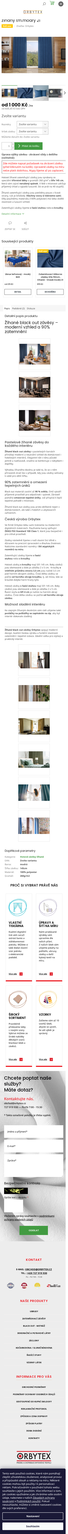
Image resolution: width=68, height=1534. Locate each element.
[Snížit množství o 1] (12, 148)
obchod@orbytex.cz (15, 1103)
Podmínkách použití (28, 1501)
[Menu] (61, 4)
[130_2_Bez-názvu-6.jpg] (34, 784)
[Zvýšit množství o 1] (12, 144)
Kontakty (34, 1438)
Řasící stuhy (34, 1355)
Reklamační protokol (34, 1409)
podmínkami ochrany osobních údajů (29, 1217)
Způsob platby (34, 1423)
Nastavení (32, 1516)
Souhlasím (33, 1526)
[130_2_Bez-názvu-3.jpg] (34, 718)
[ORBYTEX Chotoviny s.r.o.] (34, 1459)
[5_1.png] (34, 348)
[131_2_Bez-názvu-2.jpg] (34, 685)
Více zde (13, 973)
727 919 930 (11, 1107)
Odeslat (34, 1230)
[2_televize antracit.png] (34, 414)
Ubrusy (34, 1311)
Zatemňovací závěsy (34, 1318)
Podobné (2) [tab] (18, 308)
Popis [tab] (7, 308)
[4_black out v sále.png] (34, 381)
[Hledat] (44, 4)
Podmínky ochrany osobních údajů (34, 1394)
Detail (17, 291)
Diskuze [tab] (31, 308)
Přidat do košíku (30, 146)
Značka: (25, 25)
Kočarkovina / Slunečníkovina (34, 1347)
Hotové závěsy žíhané (32, 856)
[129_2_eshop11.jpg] (34, 817)
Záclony (34, 1340)
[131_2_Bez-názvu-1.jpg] (34, 652)
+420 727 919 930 (37, 1273)
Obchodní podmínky (34, 1387)
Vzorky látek (34, 1362)
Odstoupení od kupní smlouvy (34, 1401)
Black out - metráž (34, 1326)
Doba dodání (34, 1430)
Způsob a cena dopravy (34, 1416)
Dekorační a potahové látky (34, 1333)
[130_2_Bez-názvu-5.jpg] (34, 751)
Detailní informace (11, 213)
